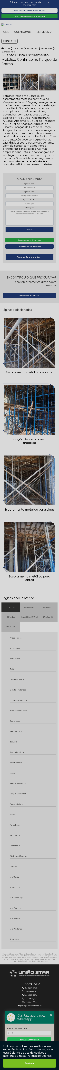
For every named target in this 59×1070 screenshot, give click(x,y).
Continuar (30, 1063)
